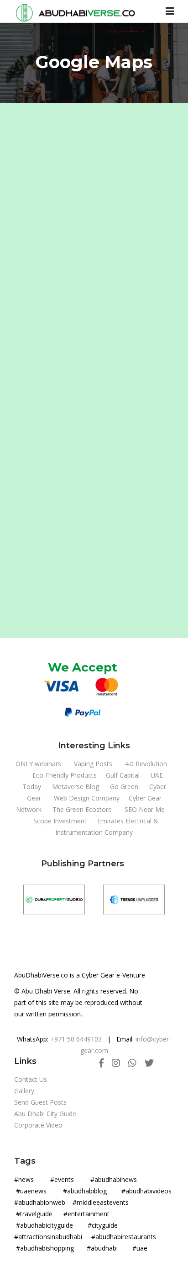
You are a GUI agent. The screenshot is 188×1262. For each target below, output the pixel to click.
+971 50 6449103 (76, 1039)
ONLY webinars (38, 763)
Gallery (24, 1090)
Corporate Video (38, 1125)
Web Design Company (87, 798)
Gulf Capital (123, 775)
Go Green (124, 786)
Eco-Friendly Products (64, 775)
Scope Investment (60, 820)
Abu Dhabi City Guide (45, 1113)
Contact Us (30, 1079)
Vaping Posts (93, 763)
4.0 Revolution (146, 763)
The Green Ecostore (82, 809)
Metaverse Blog (75, 786)
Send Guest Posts (40, 1102)
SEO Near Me (145, 809)
